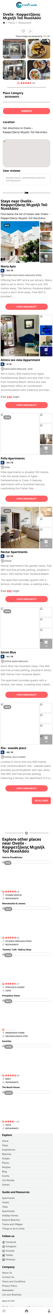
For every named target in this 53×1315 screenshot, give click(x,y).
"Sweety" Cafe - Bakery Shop (16, 949)
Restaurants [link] (12, 97)
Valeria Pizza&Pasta (12, 857)
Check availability (26, 306)
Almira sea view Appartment (20, 360)
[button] (4, 1311)
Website (26, 111)
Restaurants (25, 22)
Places (11, 22)
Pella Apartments (13, 458)
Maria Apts (8, 266)
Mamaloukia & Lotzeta (13, 903)
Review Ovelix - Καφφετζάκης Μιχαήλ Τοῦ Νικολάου (25, 179)
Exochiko (6, 1041)
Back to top (8, 1301)
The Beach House (11, 1087)
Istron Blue (8, 652)
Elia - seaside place (13, 748)
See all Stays (41, 800)
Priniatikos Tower (11, 995)
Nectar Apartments (14, 552)
